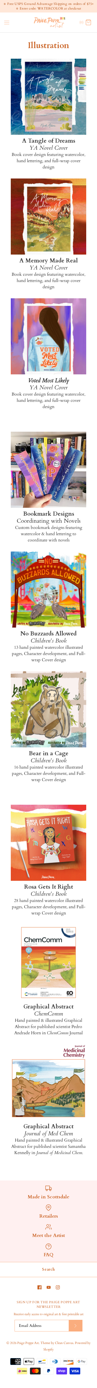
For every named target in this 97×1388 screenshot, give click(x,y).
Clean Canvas (64, 1343)
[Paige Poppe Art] (48, 22)
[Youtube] (49, 1287)
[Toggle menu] (6, 22)
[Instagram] (58, 1287)
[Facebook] (39, 1287)
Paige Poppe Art (28, 1343)
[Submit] (75, 1325)
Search (48, 1269)
